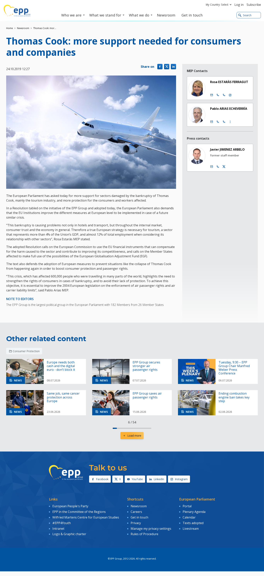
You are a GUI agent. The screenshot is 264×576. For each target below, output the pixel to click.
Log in (239, 5)
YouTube (137, 479)
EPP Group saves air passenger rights (147, 395)
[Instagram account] (230, 95)
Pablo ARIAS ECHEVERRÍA (228, 108)
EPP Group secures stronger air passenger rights (146, 366)
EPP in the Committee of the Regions (79, 512)
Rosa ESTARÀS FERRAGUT (229, 82)
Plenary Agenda (194, 512)
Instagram (181, 479)
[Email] (211, 95)
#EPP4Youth (61, 523)
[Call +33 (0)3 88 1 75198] (224, 121)
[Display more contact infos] (230, 121)
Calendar (189, 517)
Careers (136, 512)
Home (9, 28)
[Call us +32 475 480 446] (217, 166)
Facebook (102, 479)
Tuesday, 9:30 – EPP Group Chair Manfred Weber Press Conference (234, 368)
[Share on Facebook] (160, 66)
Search (247, 15)
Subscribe (254, 5)
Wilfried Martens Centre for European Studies (85, 517)
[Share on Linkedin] (173, 66)
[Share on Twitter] (166, 66)
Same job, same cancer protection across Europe (63, 397)
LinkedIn (159, 479)
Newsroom (23, 28)
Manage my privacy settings (151, 528)
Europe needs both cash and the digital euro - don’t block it (61, 366)
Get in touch (139, 517)
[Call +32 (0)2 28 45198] (217, 121)
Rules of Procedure (144, 534)
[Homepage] (17, 11)
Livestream (191, 528)
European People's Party (70, 506)
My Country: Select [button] (217, 4)
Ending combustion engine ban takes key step (234, 397)
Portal (187, 506)
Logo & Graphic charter (69, 534)
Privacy (136, 523)
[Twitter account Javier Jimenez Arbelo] (224, 166)
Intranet (58, 528)
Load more (134, 435)
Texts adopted (193, 523)
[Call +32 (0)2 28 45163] (217, 95)
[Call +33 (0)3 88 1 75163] (224, 95)
